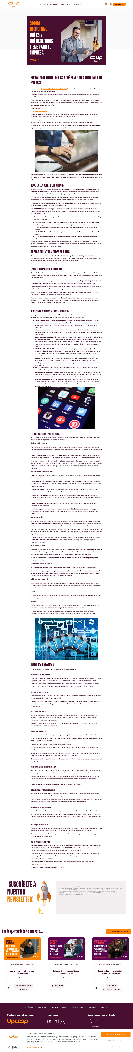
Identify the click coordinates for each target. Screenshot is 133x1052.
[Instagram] (56, 1021)
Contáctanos (29, 1007)
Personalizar (114, 1040)
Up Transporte (95, 1026)
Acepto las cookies (116, 1034)
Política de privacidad (58, 1007)
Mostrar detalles (33, 1047)
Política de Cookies (77, 1007)
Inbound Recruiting (42, 112)
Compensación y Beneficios (98, 1020)
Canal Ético (104, 1007)
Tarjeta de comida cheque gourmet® (101, 1023)
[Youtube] (62, 1021)
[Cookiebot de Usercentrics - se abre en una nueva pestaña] (13, 1047)
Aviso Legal (42, 1007)
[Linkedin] (49, 1021)
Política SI (92, 1007)
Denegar (116, 1047)
